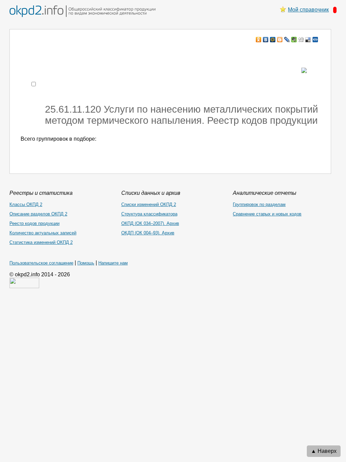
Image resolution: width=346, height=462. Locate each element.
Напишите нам (113, 262)
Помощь (85, 262)
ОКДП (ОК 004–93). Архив (147, 232)
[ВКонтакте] (265, 39)
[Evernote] (294, 39)
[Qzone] (315, 39)
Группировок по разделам (259, 204)
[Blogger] (279, 39)
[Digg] (301, 39)
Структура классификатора (149, 213)
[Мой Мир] (272, 39)
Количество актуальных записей (42, 232)
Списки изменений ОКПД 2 (148, 204)
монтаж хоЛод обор (84, 52)
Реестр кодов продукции (34, 223)
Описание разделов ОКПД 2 (38, 213)
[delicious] (308, 39)
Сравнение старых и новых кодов (267, 213)
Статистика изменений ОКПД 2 (41, 242)
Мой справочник (308, 10)
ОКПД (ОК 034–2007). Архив (150, 223)
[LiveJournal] (287, 39)
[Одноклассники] (258, 39)
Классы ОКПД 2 (25, 204)
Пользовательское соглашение (41, 262)
